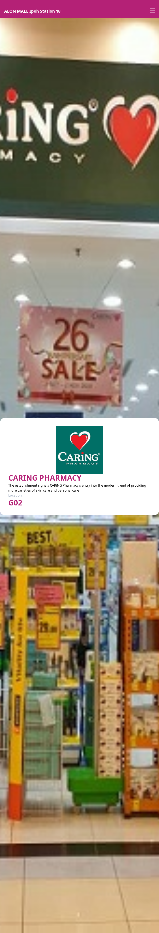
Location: (15, 495)
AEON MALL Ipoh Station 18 (32, 11)
